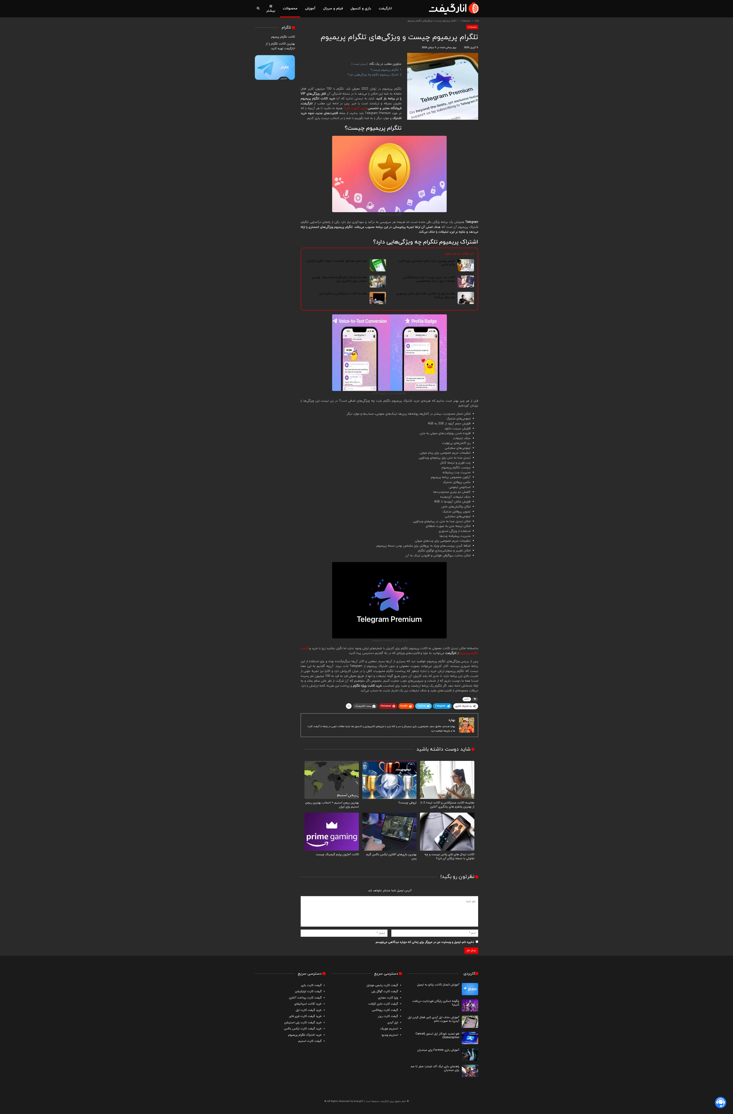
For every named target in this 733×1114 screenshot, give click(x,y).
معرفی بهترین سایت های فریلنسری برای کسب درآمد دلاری (426, 263)
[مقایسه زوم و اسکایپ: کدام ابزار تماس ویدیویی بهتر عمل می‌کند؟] (466, 298)
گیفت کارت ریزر (388, 1016)
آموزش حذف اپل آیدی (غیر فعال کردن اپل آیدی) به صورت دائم (433, 1019)
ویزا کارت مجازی (388, 998)
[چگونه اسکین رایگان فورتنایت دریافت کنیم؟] (470, 1005)
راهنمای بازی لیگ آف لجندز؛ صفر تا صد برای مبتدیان (434, 1068)
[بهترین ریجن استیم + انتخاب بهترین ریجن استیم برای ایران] (331, 780)
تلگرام (466, 699)
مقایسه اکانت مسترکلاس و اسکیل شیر (343, 294)
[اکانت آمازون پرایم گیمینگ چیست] (331, 832)
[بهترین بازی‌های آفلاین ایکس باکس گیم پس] (389, 832)
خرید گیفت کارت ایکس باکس (303, 1029)
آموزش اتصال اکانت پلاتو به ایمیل (438, 985)
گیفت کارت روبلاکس (385, 1010)
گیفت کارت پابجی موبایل (382, 985)
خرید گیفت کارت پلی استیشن (303, 1023)
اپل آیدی (392, 1023)
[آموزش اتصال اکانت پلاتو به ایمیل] (470, 989)
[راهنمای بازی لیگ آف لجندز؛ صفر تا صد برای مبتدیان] (470, 1071)
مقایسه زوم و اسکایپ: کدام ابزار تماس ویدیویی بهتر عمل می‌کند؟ (425, 295)
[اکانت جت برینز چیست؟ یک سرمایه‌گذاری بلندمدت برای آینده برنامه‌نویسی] (466, 282)
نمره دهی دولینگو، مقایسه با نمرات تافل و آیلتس (337, 261)
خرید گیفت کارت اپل (309, 1010)
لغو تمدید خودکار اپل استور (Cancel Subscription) (437, 1036)
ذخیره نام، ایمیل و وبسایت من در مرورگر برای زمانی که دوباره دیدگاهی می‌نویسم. (424, 942)
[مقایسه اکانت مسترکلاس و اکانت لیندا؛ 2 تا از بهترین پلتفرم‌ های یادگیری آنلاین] (447, 780)
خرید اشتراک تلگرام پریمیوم (305, 1035)
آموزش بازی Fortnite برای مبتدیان (438, 1050)
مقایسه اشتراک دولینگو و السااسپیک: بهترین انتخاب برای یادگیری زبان (339, 279)
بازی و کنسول (360, 8)
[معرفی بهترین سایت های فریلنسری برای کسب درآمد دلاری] (466, 265)
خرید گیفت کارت (355, 108)
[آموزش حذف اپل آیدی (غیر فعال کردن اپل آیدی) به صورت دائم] (470, 1022)
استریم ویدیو (390, 1035)
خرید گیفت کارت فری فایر (305, 1016)
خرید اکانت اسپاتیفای (308, 1004)
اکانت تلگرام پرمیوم (283, 37)
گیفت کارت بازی (311, 985)
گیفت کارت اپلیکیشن (308, 991)
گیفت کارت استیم (310, 1041)
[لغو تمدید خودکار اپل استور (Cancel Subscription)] (470, 1038)
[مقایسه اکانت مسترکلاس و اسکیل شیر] (378, 298)
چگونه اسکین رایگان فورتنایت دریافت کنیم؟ (435, 1003)
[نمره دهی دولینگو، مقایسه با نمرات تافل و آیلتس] (378, 265)
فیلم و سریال (333, 8)
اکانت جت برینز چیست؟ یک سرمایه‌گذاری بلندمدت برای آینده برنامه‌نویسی (429, 279)
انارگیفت (385, 8)
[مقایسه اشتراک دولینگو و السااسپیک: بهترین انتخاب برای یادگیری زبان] (378, 282)
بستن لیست (359, 64)
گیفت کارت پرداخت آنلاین (305, 998)
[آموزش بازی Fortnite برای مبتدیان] (470, 1054)
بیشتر (270, 10)
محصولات (290, 8)
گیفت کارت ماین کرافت (383, 1004)
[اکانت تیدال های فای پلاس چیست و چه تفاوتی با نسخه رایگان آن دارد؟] (447, 832)
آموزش (310, 8)
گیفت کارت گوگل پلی (384, 991)
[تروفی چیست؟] (389, 780)
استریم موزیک (389, 1029)
